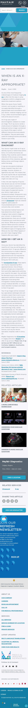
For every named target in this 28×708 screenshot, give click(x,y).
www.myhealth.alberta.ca (10, 360)
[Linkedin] (16, 666)
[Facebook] (9, 666)
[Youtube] (13, 666)
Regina (18, 339)
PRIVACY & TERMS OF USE (15, 690)
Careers (3, 690)
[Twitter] (6, 666)
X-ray (17, 489)
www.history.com (20, 369)
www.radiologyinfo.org (9, 378)
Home (3, 68)
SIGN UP (15, 557)
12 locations (21, 336)
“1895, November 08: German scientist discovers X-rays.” (12, 367)
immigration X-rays (10, 263)
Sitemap (3, 694)
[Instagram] (2, 666)
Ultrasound (6, 489)
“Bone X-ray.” (10, 376)
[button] (24, 2)
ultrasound (10, 201)
